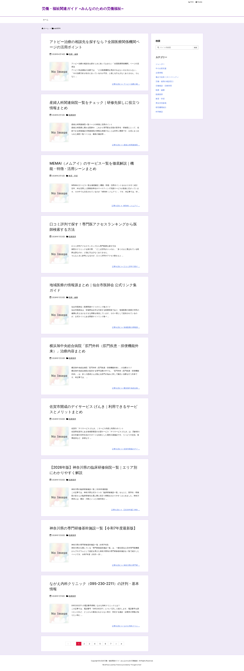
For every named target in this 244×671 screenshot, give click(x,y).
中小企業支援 (161, 68)
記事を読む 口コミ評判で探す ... (126, 266)
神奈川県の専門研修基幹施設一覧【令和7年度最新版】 (93, 528)
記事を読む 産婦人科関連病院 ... (126, 145)
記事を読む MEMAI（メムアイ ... (126, 206)
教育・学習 (73, 176)
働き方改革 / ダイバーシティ (167, 77)
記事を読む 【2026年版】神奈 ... (125, 510)
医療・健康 (73, 54)
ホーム (46, 28)
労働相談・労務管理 (164, 86)
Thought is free (136, 665)
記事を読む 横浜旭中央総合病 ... (126, 388)
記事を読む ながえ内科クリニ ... (126, 626)
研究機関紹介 (161, 107)
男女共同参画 (161, 103)
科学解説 (159, 112)
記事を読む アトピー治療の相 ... (126, 84)
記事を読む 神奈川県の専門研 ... (126, 565)
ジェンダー (160, 64)
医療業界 (72, 115)
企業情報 (159, 73)
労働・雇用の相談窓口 (164, 81)
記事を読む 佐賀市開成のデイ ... (126, 449)
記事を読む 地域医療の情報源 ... (126, 327)
